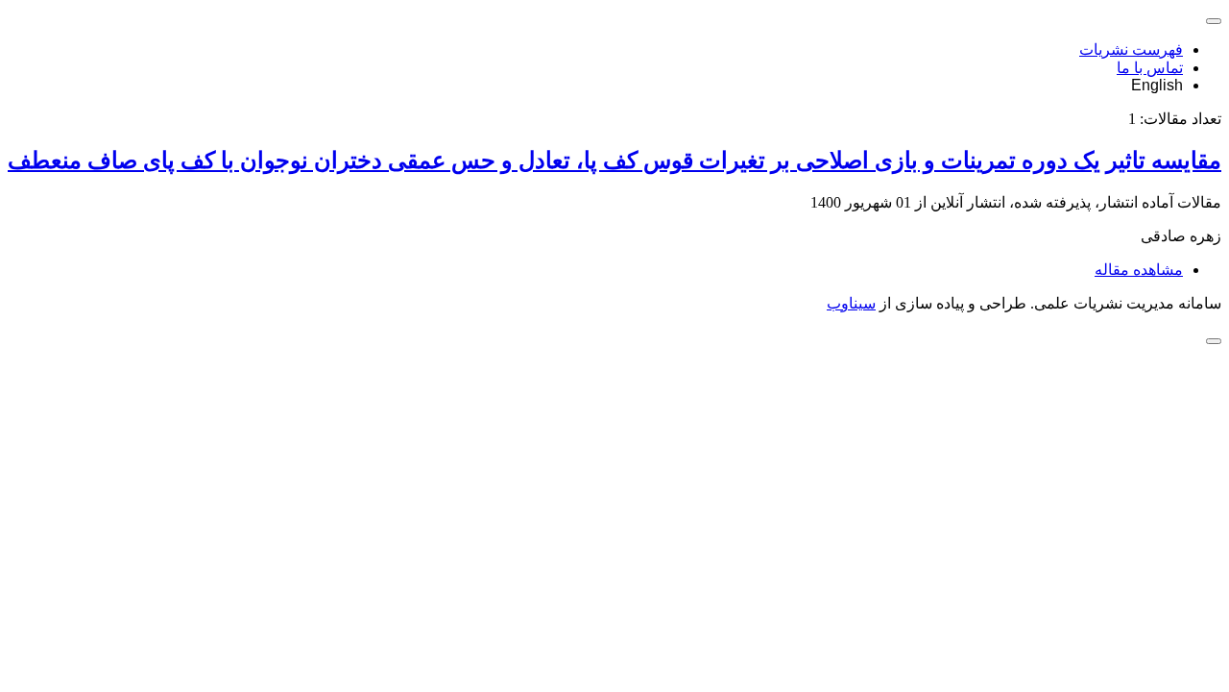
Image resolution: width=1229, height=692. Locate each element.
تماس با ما (1150, 68)
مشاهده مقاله (1139, 269)
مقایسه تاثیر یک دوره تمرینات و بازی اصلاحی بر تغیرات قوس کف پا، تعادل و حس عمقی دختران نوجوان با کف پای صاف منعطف (614, 160)
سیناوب (851, 303)
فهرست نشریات (1131, 49)
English (1157, 85)
